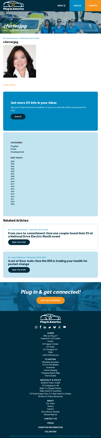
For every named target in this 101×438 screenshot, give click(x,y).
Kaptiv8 (88, 436)
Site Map (76, 436)
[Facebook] (40, 327)
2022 (12, 171)
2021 (12, 174)
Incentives (50, 368)
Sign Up (18, 117)
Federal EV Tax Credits (50, 339)
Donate (93, 5)
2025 (12, 164)
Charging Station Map (50, 373)
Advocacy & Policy (50, 380)
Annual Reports (50, 415)
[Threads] (59, 327)
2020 (12, 176)
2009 (12, 204)
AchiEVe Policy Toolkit (50, 383)
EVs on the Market (51, 365)
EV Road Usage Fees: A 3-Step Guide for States (50, 394)
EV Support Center (50, 344)
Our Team (50, 404)
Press (50, 423)
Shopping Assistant (50, 362)
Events (50, 341)
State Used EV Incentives (50, 391)
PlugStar (15, 146)
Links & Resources (50, 355)
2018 (12, 181)
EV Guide (50, 347)
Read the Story (19, 242)
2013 (12, 194)
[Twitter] (49, 327)
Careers (50, 409)
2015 (12, 189)
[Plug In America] (18, 5)
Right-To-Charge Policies (50, 388)
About (50, 401)
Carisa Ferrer (14, 30)
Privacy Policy (68, 436)
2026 (12, 161)
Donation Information (50, 427)
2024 (12, 166)
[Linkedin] (44, 327)
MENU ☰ (61, 5)
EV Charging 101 (50, 350)
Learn (50, 333)
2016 (12, 186)
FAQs (50, 352)
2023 (12, 169)
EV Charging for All (50, 386)
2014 (12, 191)
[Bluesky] (54, 327)
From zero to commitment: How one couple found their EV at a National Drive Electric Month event (50, 235)
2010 (12, 202)
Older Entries (10, 85)
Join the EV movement (50, 300)
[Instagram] (37, 327)
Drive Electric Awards (50, 412)
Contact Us (50, 419)
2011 (12, 199)
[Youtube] (64, 327)
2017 (12, 184)
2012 (12, 197)
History (50, 406)
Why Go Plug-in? (50, 336)
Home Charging (50, 370)
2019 (12, 179)
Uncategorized (17, 152)
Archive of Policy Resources (50, 396)
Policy (13, 149)
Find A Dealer (50, 376)
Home (5, 30)
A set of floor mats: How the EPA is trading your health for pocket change (47, 262)
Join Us (77, 5)
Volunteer (50, 432)
